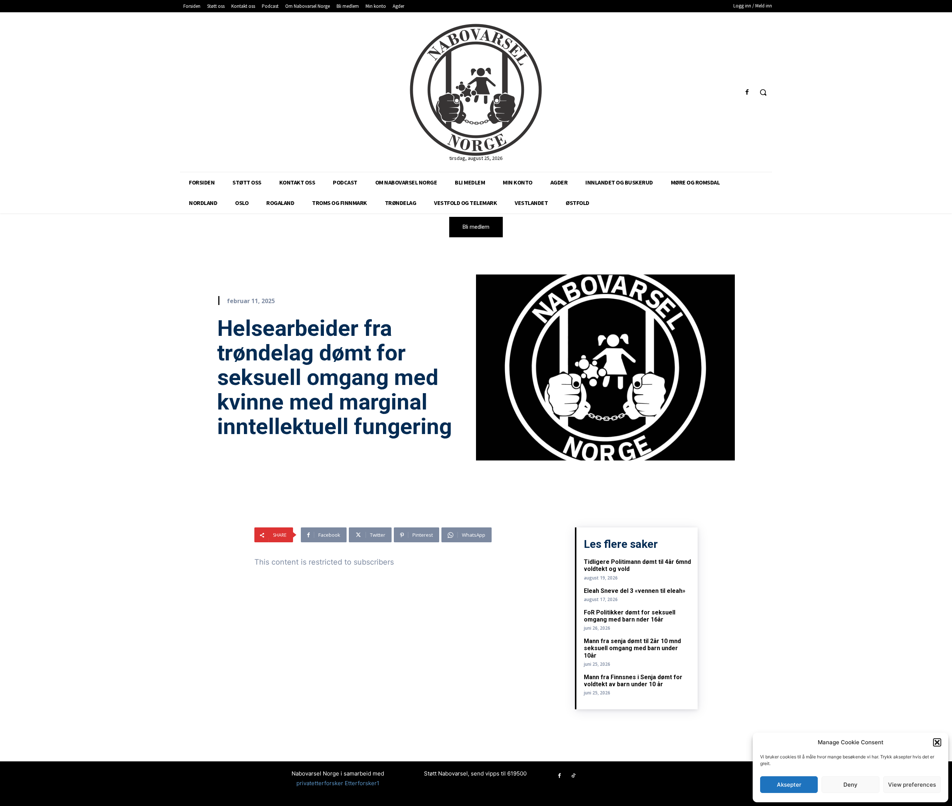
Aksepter (789, 784)
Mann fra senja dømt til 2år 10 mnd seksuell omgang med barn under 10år (632, 648)
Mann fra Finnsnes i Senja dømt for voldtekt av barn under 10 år (633, 681)
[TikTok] (573, 776)
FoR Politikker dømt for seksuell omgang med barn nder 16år (629, 616)
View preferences (912, 784)
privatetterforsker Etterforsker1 (337, 783)
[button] (937, 742)
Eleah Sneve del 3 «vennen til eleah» (634, 590)
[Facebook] (747, 92)
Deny (850, 784)
